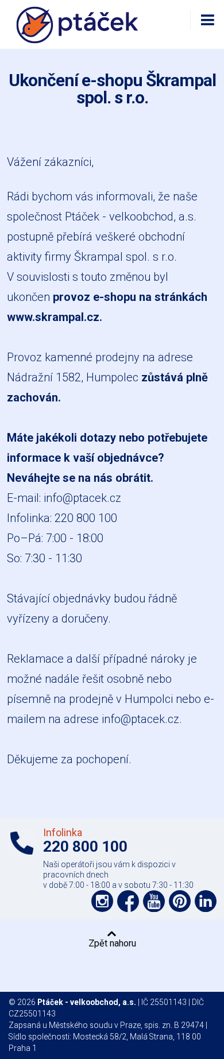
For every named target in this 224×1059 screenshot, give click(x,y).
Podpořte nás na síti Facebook (128, 901)
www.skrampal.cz (53, 317)
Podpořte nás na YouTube (154, 901)
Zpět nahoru (112, 943)
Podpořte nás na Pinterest (180, 901)
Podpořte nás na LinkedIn (206, 901)
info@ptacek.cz (82, 498)
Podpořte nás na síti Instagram (102, 901)
